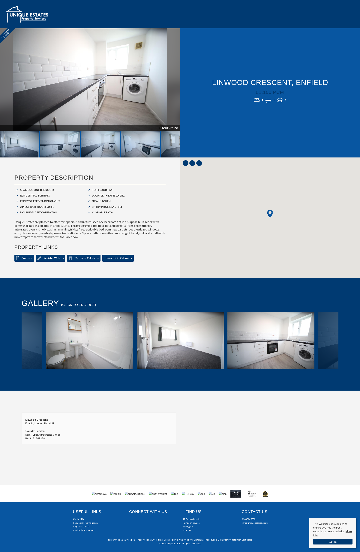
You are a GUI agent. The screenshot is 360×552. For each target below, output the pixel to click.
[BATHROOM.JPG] (89, 341)
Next (187, 81)
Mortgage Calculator (86, 258)
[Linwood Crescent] (180, 341)
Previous (16, 340)
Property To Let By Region (149, 539)
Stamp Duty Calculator (119, 258)
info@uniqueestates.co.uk (255, 523)
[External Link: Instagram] (132, 521)
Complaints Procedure (204, 539)
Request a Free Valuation (85, 523)
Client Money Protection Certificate (235, 539)
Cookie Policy (170, 539)
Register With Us (53, 258)
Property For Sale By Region (121, 539)
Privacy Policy (185, 539)
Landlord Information (83, 530)
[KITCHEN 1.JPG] (270, 341)
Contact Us (78, 519)
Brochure (27, 258)
